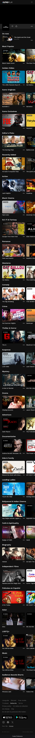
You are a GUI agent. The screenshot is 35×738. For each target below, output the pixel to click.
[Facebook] (8, 722)
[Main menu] (32, 2)
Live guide (5, 700)
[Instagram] (3, 722)
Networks (13, 703)
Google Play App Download (21, 717)
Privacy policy (6, 706)
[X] (12, 722)
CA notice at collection (20, 706)
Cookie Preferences (17, 736)
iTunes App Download (7, 717)
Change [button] (11, 726)
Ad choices (5, 709)
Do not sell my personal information (14, 712)
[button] (17, 38)
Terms (20, 703)
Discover (13, 700)
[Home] (7, 2)
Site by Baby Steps (28, 731)
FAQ (12, 709)
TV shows (5, 703)
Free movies (22, 700)
